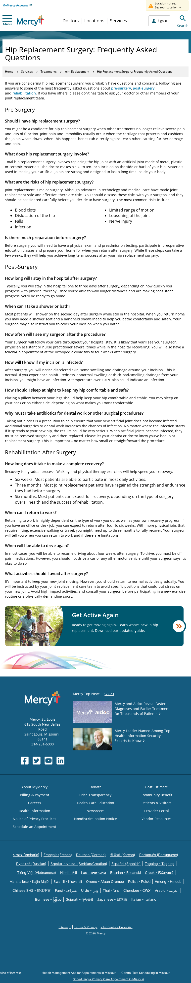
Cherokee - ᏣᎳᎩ (137, 890)
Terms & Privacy (85, 927)
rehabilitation (24, 93)
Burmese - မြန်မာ (48, 899)
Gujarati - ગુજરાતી (79, 899)
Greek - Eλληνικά (159, 872)
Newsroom (95, 810)
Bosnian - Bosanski (125, 872)
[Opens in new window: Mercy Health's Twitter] (37, 761)
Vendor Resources (157, 818)
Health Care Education (95, 802)
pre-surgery (121, 88)
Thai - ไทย (111, 890)
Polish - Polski (139, 881)
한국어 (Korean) (122, 855)
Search (183, 25)
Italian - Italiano (143, 899)
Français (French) (58, 855)
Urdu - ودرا (89, 890)
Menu (7, 24)
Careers (34, 802)
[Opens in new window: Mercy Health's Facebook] (25, 761)
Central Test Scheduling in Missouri (145, 973)
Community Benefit (156, 795)
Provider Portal (156, 810)
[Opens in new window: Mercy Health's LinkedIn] (60, 761)
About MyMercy (34, 787)
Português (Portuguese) (158, 855)
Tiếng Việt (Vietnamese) (36, 872)
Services (118, 21)
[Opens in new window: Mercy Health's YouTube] (48, 761)
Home (9, 71)
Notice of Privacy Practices (34, 818)
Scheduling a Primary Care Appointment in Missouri (108, 979)
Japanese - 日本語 (112, 899)
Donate (95, 787)
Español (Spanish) (126, 863)
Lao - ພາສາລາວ (93, 872)
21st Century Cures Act (117, 927)
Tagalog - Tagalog (160, 863)
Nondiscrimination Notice (95, 818)
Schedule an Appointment (34, 826)
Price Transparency (95, 795)
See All (109, 694)
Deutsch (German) (91, 855)
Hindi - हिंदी (68, 872)
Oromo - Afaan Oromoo (105, 881)
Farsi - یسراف (66, 890)
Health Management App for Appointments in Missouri (79, 973)
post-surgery (144, 88)
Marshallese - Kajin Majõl (29, 881)
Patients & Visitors (157, 802)
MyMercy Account (15, 5)
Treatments (49, 71)
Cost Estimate (156, 787)
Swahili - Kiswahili (67, 881)
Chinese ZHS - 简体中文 (31, 890)
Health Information (34, 810)
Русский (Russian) (31, 863)
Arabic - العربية (167, 890)
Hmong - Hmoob (168, 881)
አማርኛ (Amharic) (26, 855)
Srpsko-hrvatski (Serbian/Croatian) (78, 863)
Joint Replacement (76, 71)
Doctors (70, 21)
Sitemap (65, 927)
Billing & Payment (34, 795)
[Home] (30, 20)
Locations (94, 21)
